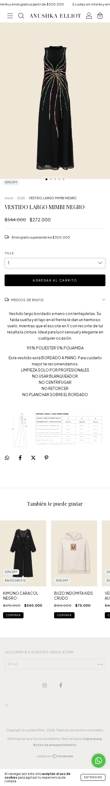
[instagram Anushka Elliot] (45, 685)
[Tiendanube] (55, 757)
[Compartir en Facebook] (20, 457)
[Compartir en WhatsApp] (7, 457)
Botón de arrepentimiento (55, 745)
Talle (9, 253)
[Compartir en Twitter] (33, 457)
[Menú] (10, 16)
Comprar (64, 615)
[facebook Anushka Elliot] (60, 685)
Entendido (93, 777)
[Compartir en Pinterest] (46, 457)
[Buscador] (21, 16)
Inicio (9, 198)
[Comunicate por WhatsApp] (98, 761)
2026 (21, 198)
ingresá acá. (93, 739)
